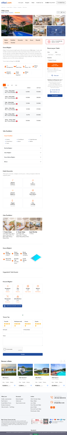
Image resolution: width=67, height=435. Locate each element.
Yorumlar (13, 42)
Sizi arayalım (55, 95)
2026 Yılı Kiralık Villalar (36, 399)
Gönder (23, 354)
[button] (63, 12)
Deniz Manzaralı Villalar (36, 405)
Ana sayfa (20, 2)
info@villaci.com (56, 92)
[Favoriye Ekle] (58, 12)
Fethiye (15, 7)
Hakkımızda (18, 401)
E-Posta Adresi (27, 329)
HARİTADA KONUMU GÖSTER (13, 305)
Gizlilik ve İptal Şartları (6, 399)
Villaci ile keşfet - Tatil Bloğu (7, 407)
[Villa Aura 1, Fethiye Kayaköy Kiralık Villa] (8, 370)
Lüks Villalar (33, 403)
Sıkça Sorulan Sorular (20, 403)
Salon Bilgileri (7, 152)
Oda (26, 40)
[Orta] (6, 324)
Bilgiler (6, 40)
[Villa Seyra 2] (58, 370)
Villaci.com (3, 7)
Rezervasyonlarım (51, 2)
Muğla (2, 12)
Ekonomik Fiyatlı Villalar (36, 409)
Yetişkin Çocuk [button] (52, 60)
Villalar (32, 2)
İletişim (47, 2)
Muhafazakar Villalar (35, 411)
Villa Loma (25, 7)
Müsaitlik (38, 40)
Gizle (31, 434)
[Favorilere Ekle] (14, 385)
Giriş (48, 52)
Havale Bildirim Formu (6, 403)
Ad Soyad (5, 329)
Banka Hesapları (19, 399)
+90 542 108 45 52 (56, 90)
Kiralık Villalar (9, 7)
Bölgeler (27, 2)
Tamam (35, 434)
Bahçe (5, 161)
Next (64, 361)
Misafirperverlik (18, 321)
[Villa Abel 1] (41, 370)
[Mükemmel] (4, 326)
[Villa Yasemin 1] (25, 370)
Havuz (31, 40)
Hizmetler (20, 40)
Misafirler (49, 57)
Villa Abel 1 (38, 377)
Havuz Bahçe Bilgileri (9, 157)
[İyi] (4, 324)
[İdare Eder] (8, 324)
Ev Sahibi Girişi (61, 2)
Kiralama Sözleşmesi (5, 405)
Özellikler (12, 40)
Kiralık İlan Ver (40, 2)
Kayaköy (19, 7)
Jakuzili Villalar (34, 407)
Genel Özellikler (8, 135)
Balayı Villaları (34, 401)
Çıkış (56, 52)
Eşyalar (36, 321)
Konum (6, 42)
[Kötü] (9, 324)
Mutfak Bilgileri (8, 148)
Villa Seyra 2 (55, 377)
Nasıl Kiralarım (4, 401)
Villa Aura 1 (5, 377)
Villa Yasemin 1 (23, 377)
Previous (61, 361)
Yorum (4, 335)
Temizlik (6, 321)
